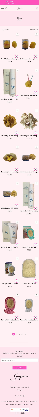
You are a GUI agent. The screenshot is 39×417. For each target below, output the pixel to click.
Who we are (28, 401)
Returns (34, 401)
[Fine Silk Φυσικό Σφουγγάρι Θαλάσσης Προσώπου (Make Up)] (10, 44)
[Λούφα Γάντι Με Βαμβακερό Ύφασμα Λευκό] (29, 305)
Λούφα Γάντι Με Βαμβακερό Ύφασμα (10, 320)
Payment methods (22, 404)
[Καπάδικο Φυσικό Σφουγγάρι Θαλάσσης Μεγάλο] (29, 157)
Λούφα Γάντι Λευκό (29, 284)
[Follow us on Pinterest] (20, 396)
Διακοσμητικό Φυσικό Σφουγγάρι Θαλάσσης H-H (29, 95)
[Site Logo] (19, 377)
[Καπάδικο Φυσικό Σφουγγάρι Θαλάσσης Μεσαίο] (10, 194)
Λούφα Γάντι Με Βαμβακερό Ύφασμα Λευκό (29, 320)
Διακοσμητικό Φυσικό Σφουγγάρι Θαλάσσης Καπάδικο (29, 136)
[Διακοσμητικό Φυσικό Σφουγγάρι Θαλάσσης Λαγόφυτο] (10, 157)
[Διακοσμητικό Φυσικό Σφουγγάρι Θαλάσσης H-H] (29, 81)
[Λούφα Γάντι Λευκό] (29, 269)
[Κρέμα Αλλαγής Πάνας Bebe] (10, 233)
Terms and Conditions (7, 401)
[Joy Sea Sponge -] (19, 8)
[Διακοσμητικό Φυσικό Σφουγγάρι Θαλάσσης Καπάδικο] (29, 121)
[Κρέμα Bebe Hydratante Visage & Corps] (29, 195)
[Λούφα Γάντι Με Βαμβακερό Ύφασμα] (10, 305)
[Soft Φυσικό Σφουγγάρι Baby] (29, 44)
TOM (22, 413)
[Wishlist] (17, 34)
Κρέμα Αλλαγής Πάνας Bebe (10, 247)
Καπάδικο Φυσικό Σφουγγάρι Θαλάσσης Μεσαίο (10, 208)
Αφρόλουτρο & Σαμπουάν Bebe (10, 99)
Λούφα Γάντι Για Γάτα (29, 247)
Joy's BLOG (9, 1)
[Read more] (16, 56)
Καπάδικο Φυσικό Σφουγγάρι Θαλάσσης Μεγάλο (29, 172)
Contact (31, 404)
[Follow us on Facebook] (18, 396)
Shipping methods (11, 404)
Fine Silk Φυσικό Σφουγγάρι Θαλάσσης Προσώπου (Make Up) (10, 59)
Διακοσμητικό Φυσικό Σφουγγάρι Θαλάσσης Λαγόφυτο (10, 172)
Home (19, 20)
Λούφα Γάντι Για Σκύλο (10, 284)
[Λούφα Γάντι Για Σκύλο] (10, 269)
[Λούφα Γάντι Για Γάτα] (29, 233)
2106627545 (9, 3)
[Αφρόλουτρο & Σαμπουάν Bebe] (10, 83)
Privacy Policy (19, 401)
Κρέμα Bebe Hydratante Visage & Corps (29, 211)
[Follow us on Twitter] (15, 396)
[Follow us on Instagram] (23, 396)
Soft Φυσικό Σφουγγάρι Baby (29, 59)
